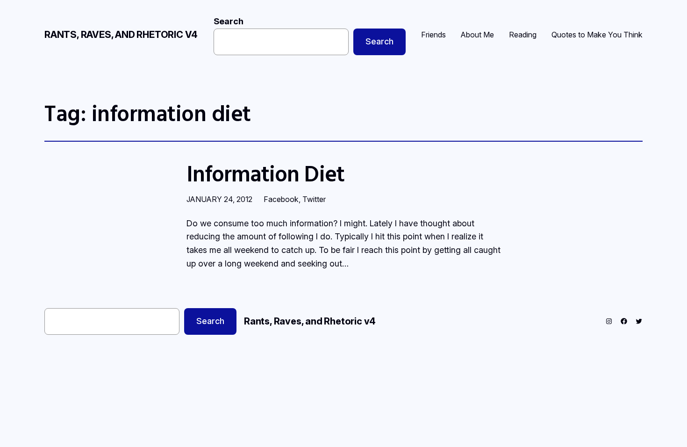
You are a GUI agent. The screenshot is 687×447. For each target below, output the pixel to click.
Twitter (314, 199)
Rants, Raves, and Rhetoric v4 (121, 34)
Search (228, 21)
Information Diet (265, 173)
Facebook (281, 199)
